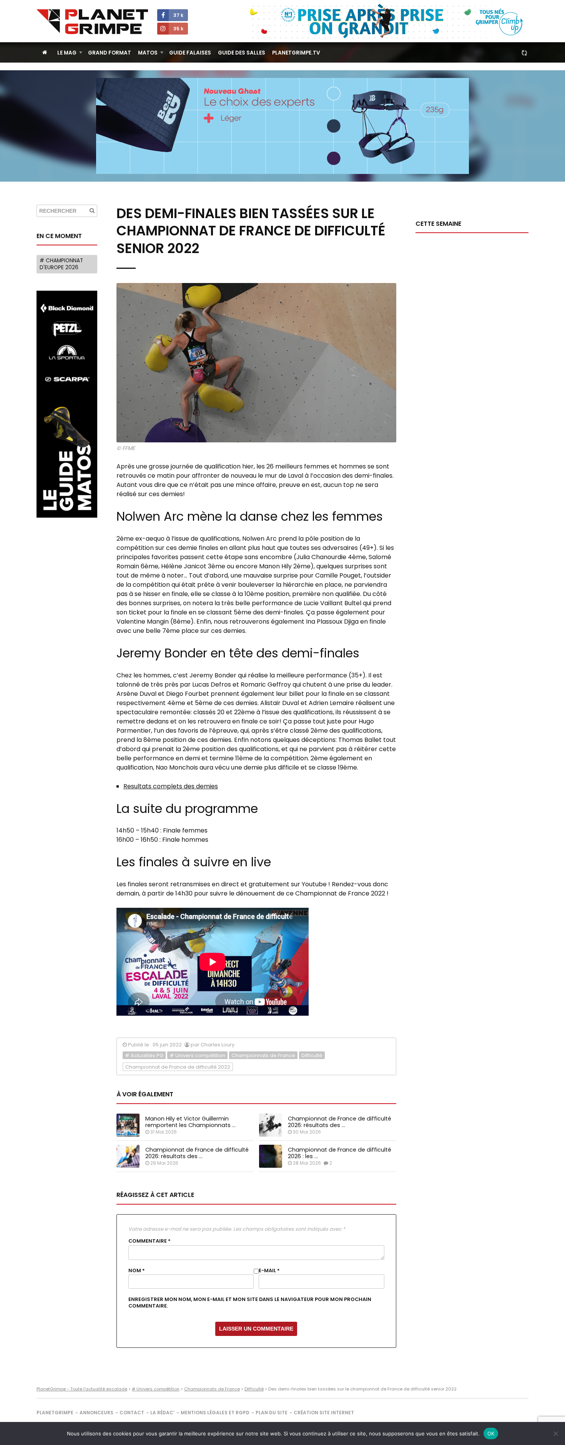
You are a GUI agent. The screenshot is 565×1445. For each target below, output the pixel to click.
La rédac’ (162, 1412)
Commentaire (149, 1241)
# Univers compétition (197, 1055)
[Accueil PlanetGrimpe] (45, 52)
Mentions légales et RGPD (215, 1412)
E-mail (269, 1271)
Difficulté (311, 1055)
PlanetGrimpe (55, 1412)
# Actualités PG (144, 1055)
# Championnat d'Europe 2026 (61, 264)
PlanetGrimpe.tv (296, 52)
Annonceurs (96, 1412)
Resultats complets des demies (170, 786)
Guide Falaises (190, 52)
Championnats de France (263, 1055)
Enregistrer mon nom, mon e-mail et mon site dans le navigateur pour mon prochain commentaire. (249, 1302)
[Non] (555, 1433)
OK (491, 1433)
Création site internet (324, 1412)
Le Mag (66, 52)
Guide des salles (241, 52)
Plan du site (271, 1412)
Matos (148, 52)
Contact (132, 1412)
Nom (136, 1271)
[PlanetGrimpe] (92, 21)
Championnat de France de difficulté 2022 (177, 1067)
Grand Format (109, 52)
